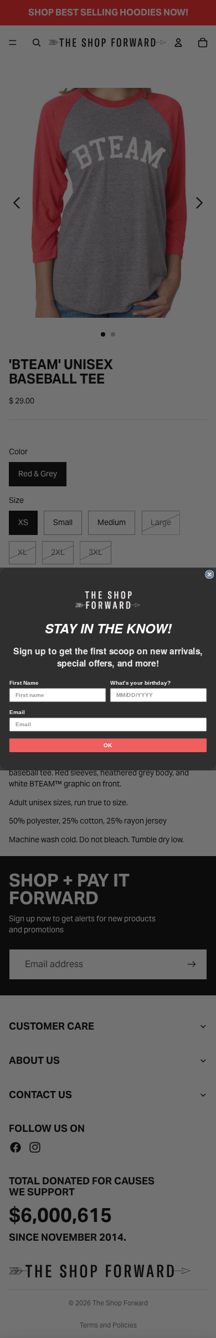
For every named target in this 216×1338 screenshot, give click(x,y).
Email (16, 712)
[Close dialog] (209, 574)
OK (108, 745)
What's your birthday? (140, 683)
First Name (24, 683)
